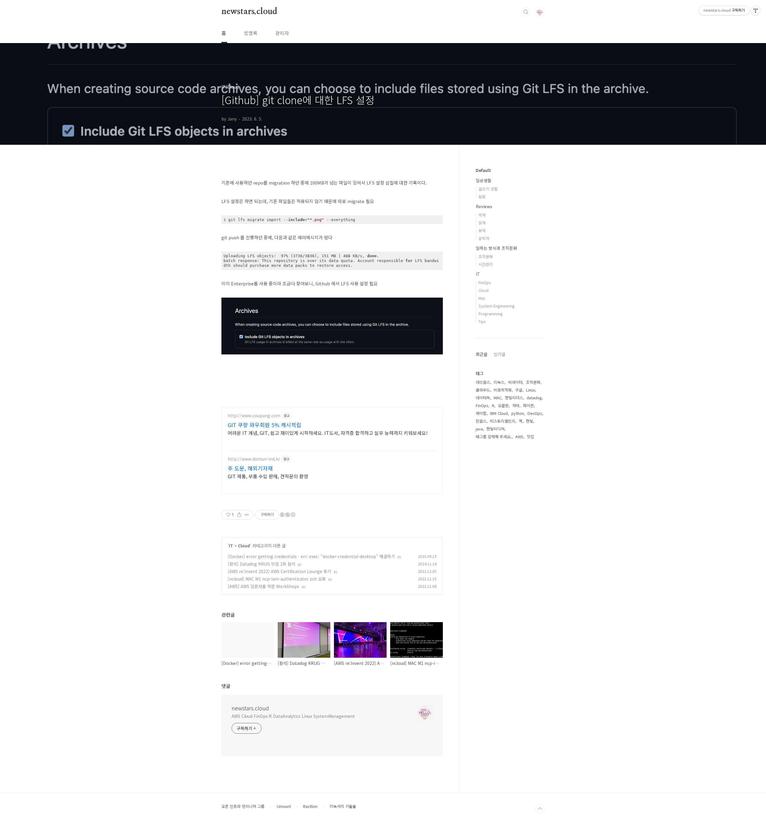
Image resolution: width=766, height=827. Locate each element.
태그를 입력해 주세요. (494, 436)
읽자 (482, 223)
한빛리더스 (514, 397)
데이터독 (483, 397)
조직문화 (485, 256)
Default (483, 170)
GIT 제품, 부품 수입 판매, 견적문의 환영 (268, 476)
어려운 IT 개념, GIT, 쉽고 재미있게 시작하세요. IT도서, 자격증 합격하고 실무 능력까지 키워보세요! (328, 432)
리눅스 (499, 382)
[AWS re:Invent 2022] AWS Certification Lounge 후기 (279, 571)
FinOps (484, 282)
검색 (526, 11)
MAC (497, 397)
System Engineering (496, 306)
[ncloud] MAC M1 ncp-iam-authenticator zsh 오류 (277, 579)
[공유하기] (239, 514)
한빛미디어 (495, 429)
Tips (482, 321)
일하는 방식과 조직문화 (496, 248)
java (479, 429)
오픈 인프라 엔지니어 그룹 (243, 806)
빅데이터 (515, 382)
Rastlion (310, 806)
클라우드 (483, 390)
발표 (482, 196)
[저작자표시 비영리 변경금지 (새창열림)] (287, 514)
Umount (284, 806)
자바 (515, 405)
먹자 (482, 215)
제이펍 (481, 413)
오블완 (503, 405)
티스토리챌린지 (502, 421)
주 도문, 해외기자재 (250, 468)
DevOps (535, 413)
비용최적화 (503, 390)
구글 (518, 390)
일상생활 (483, 180)
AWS (519, 436)
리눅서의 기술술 (343, 806)
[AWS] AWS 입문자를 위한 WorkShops (263, 586)
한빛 (529, 421)
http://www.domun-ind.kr (254, 459)
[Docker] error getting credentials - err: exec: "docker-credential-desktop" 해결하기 (311, 556)
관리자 (282, 32)
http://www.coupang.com (254, 415)
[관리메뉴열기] (755, 10)
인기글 (499, 354)
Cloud (244, 546)
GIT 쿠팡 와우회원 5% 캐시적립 (264, 424)
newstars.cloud (249, 11)
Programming (490, 313)
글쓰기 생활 (488, 189)
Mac (482, 298)
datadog (534, 397)
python (517, 413)
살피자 (483, 238)
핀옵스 (481, 421)
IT (231, 546)
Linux (530, 390)
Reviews (484, 206)
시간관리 (485, 264)
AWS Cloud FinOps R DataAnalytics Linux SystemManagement (293, 716)
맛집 (530, 436)
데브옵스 (483, 382)
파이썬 (528, 405)
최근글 (481, 354)
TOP (540, 809)
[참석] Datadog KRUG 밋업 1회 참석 (261, 564)
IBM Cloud (499, 413)
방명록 (250, 32)
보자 (482, 230)
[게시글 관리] (246, 514)
